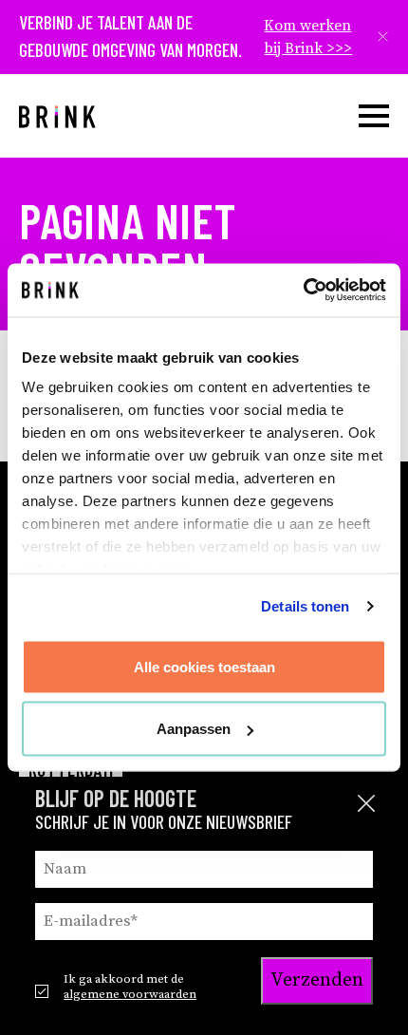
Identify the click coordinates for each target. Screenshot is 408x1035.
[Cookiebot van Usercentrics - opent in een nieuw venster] (303, 290)
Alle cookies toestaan (204, 666)
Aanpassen (194, 729)
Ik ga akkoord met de (130, 986)
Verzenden (316, 980)
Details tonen (305, 606)
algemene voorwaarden (130, 994)
